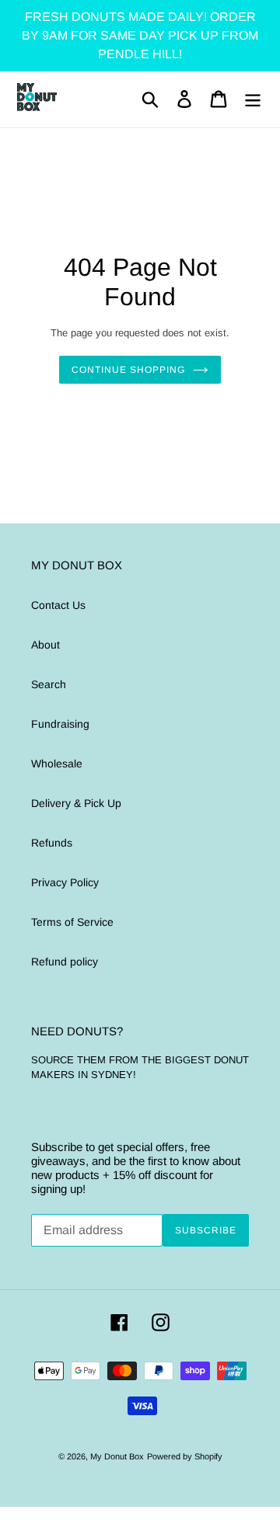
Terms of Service (72, 922)
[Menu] (253, 99)
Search (48, 684)
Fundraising (60, 724)
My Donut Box (117, 1456)
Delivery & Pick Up (76, 803)
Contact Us (58, 605)
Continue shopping (128, 369)
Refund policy (64, 961)
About (45, 644)
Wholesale (56, 763)
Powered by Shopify (184, 1456)
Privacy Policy (65, 882)
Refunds (51, 843)
